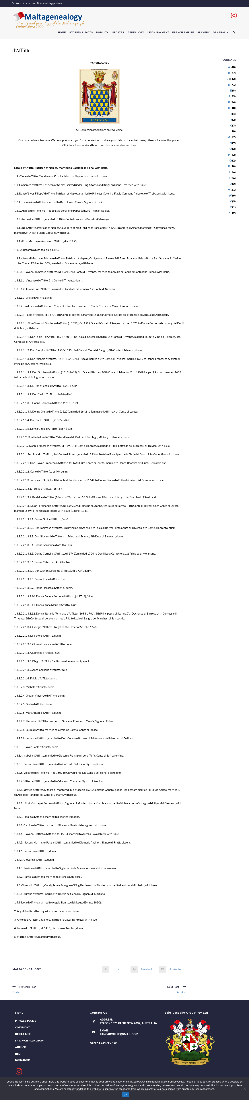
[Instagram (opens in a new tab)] (233, 15)
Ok (125, 1094)
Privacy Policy (25, 1020)
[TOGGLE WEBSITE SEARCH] (234, 32)
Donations (22, 1060)
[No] (244, 1088)
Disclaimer (23, 1034)
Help (18, 1053)
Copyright (22, 1027)
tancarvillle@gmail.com (119, 1034)
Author (20, 1047)
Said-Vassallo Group (29, 1040)
